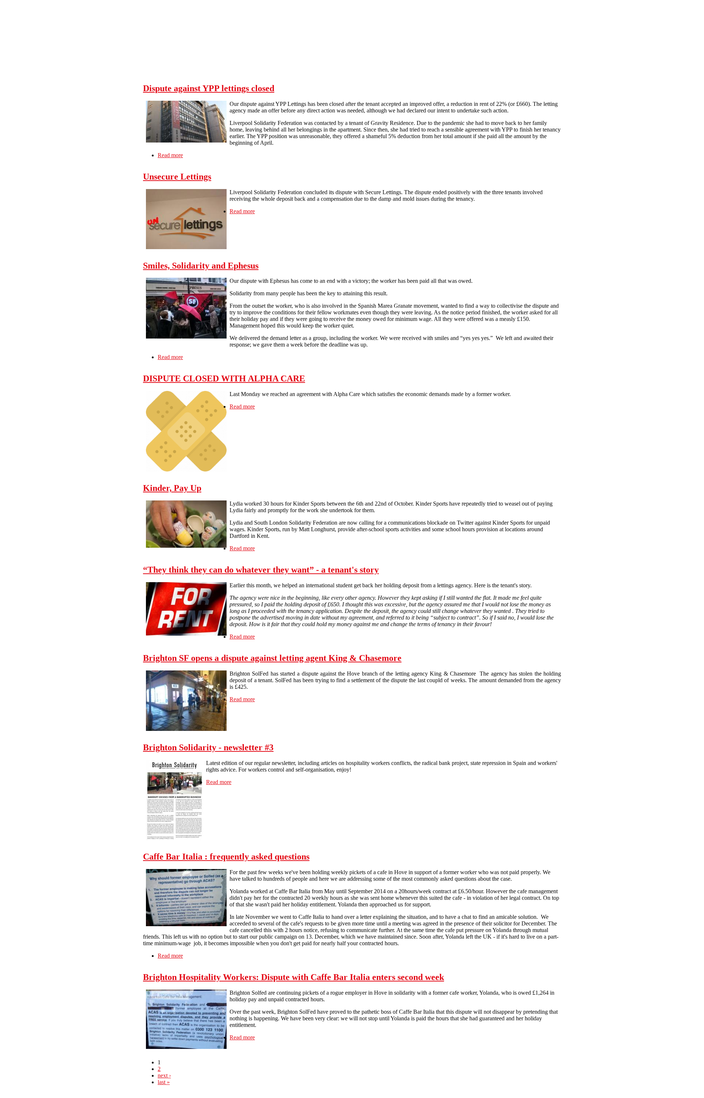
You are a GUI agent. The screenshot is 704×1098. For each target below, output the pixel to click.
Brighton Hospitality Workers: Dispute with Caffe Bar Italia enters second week (293, 977)
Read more (170, 155)
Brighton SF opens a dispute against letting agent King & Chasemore (272, 658)
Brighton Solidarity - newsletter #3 (208, 747)
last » (164, 1082)
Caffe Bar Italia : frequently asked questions (226, 856)
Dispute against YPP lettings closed (208, 88)
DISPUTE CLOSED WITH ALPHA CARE (224, 378)
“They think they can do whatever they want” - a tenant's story (261, 569)
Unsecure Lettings (177, 176)
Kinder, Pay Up (172, 488)
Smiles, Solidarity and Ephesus (200, 265)
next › (164, 1075)
